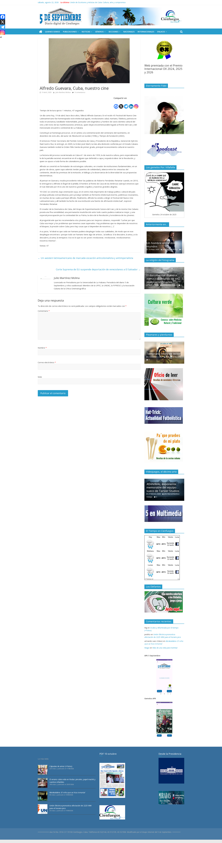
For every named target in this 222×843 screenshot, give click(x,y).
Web (40, 377)
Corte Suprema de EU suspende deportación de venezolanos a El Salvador (98, 269)
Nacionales (129, 31)
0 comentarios (79, 92)
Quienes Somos (52, 31)
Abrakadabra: (67, 792)
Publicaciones (70, 31)
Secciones (113, 31)
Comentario (44, 311)
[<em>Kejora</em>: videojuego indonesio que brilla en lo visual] (164, 480)
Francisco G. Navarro (171, 360)
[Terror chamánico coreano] (164, 268)
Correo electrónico (47, 362)
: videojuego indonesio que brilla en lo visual (163, 487)
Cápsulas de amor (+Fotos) (60, 766)
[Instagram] (136, 104)
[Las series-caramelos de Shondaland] (164, 233)
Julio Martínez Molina (63, 92)
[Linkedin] (131, 104)
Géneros (99, 31)
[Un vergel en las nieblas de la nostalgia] (164, 343)
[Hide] (1, 37)
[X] (121, 104)
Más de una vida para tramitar (165, 648)
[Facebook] (116, 104)
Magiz (146, 648)
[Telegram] (126, 104)
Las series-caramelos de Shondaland (162, 244)
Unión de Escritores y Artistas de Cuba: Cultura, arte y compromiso (98, 2)
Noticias (86, 31)
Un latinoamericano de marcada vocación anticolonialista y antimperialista (85, 258)
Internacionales (146, 31)
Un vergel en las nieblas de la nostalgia (164, 354)
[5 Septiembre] (41, 31)
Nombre (42, 347)
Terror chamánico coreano (164, 282)
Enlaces (161, 31)
